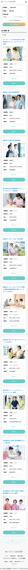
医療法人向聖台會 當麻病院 (11, 140)
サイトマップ (14, 564)
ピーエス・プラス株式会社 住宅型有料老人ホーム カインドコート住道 (14, 41)
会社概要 (6, 561)
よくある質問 (21, 558)
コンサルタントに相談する (10, 558)
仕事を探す (13, 556)
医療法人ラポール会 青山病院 (13, 239)
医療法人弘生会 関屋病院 (11, 92)
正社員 (5, 17)
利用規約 (11, 561)
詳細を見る (14, 78)
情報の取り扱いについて (19, 561)
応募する (14, 83)
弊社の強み (20, 556)
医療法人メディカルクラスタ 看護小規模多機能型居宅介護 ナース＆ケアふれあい (14, 289)
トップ (6, 556)
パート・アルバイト (18, 17)
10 (14, 543)
